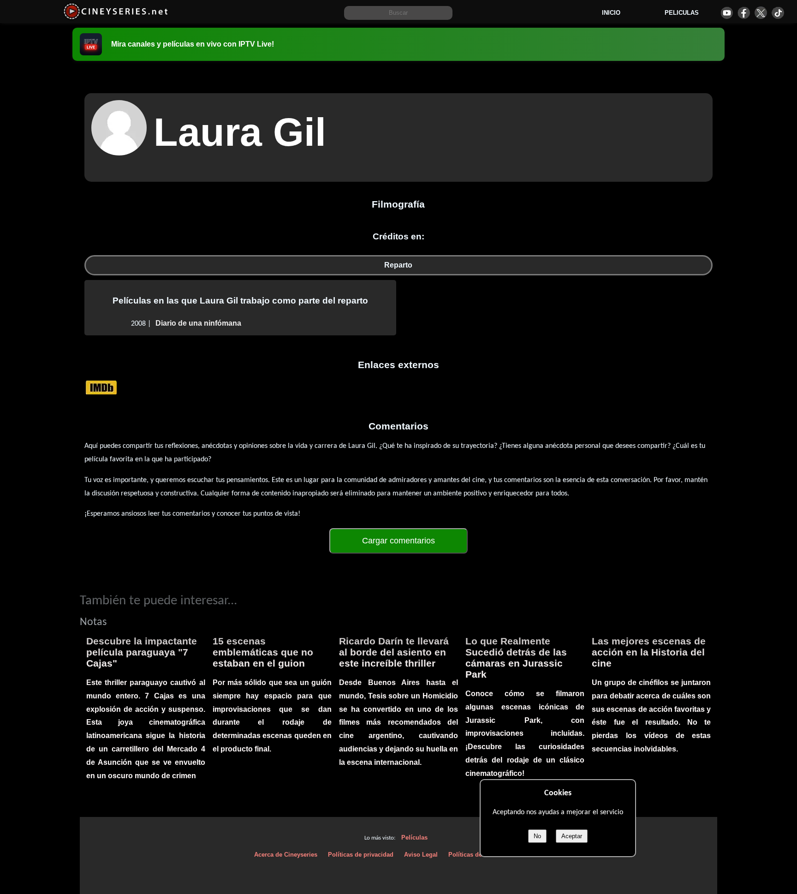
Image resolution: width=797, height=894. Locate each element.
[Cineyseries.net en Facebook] (744, 13)
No (537, 836)
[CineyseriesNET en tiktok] (778, 13)
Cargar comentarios (398, 540)
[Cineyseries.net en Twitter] (761, 13)
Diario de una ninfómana (198, 323)
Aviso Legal (421, 854)
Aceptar (571, 836)
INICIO (611, 12)
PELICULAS (682, 12)
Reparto (398, 265)
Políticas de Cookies (477, 854)
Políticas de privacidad (360, 854)
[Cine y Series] (115, 18)
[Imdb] (101, 387)
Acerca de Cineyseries (285, 854)
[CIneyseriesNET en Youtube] (726, 13)
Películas (414, 837)
